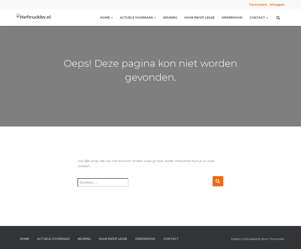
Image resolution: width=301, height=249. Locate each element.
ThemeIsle (277, 239)
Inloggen (277, 4)
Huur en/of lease (199, 17)
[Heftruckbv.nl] (33, 18)
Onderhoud (232, 17)
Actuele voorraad (137, 17)
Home (105, 17)
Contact (258, 17)
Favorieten (258, 4)
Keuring (170, 17)
